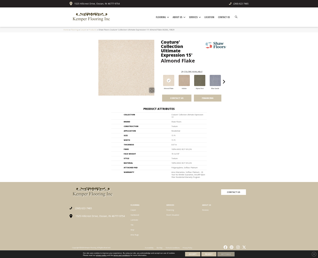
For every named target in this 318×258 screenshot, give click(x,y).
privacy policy (101, 255)
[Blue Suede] (215, 80)
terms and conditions (122, 255)
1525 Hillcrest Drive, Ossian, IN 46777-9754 (97, 3)
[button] (233, 192)
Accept (193, 254)
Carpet (83, 29)
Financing (207, 98)
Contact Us (176, 98)
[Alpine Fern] (200, 80)
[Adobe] (184, 80)
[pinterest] (231, 247)
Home (66, 29)
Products (92, 29)
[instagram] (237, 247)
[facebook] (225, 247)
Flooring (74, 29)
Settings (226, 254)
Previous (159, 78)
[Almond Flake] (168, 80)
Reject (209, 254)
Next (224, 78)
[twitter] (243, 247)
